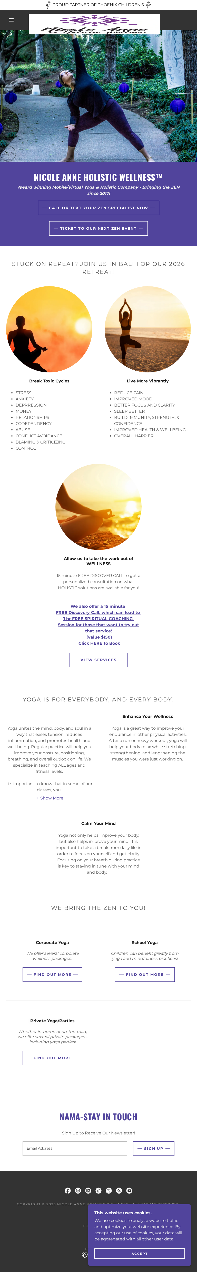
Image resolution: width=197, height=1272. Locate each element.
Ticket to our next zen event (98, 228)
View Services (99, 660)
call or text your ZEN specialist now (98, 208)
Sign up (153, 1148)
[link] (94, 16)
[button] (11, 20)
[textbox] (75, 1148)
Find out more (52, 974)
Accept (140, 1254)
